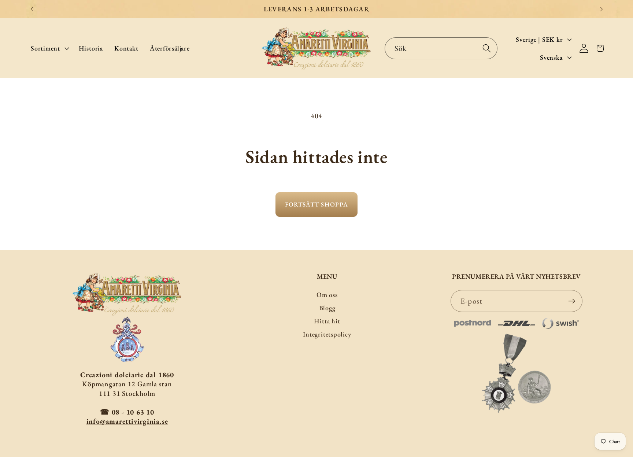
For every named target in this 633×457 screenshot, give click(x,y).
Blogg (327, 308)
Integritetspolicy (327, 334)
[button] (49, 48)
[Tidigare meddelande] (32, 9)
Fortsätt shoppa (316, 204)
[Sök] (486, 48)
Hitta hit (327, 321)
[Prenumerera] (571, 301)
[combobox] (441, 48)
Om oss (327, 294)
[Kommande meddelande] (601, 9)
